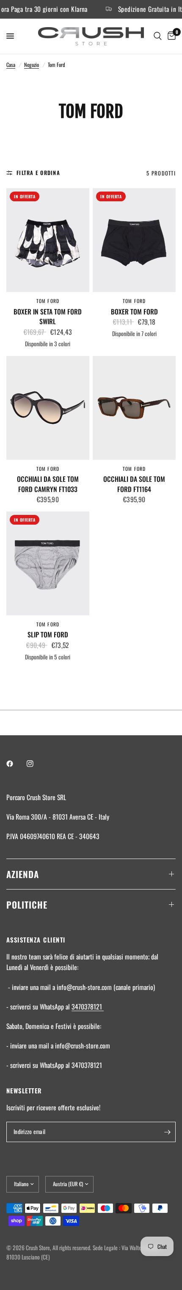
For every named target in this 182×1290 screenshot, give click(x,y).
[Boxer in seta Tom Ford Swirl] (47, 240)
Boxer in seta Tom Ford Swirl (48, 317)
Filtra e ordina (38, 173)
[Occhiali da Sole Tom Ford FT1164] (134, 408)
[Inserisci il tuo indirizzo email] (167, 1132)
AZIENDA (22, 874)
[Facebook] (15, 763)
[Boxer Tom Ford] (134, 240)
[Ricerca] (158, 36)
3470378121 (88, 1006)
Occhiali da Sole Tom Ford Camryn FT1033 (48, 484)
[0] (170, 36)
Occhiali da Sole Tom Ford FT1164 (134, 484)
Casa (10, 65)
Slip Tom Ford (48, 634)
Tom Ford (47, 300)
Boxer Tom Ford (134, 312)
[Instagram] (36, 763)
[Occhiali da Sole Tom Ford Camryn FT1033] (47, 408)
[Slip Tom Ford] (47, 563)
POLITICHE (26, 904)
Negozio (31, 65)
